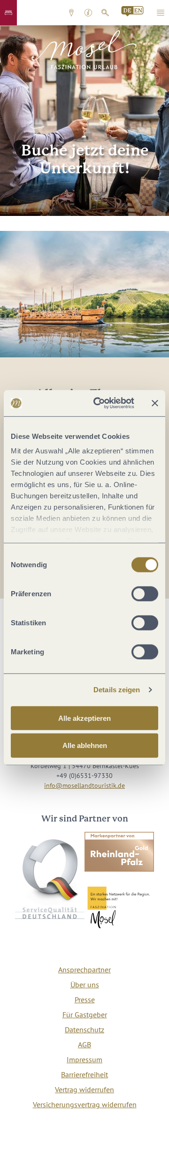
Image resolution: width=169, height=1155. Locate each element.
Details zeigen (116, 690)
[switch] (144, 593)
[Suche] (105, 12)
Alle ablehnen (84, 745)
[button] (8, 12)
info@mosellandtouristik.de (84, 785)
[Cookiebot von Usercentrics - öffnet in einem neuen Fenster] (99, 403)
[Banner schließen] (155, 403)
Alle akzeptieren (84, 718)
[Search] (133, 11)
